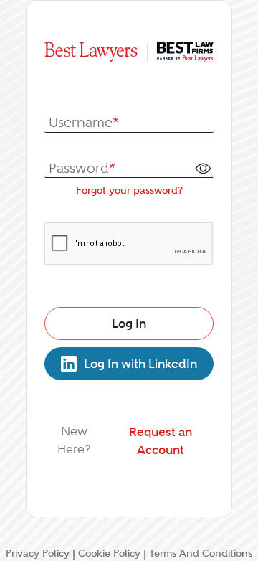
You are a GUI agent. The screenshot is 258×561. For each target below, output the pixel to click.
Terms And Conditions (200, 553)
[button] (203, 167)
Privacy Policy (38, 553)
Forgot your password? (129, 190)
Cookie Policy (109, 553)
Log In (129, 323)
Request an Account (160, 441)
